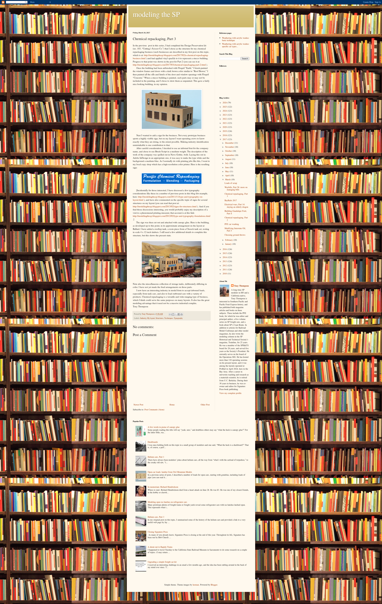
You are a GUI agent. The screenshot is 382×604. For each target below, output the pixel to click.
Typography (178, 318)
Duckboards (153, 441)
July (227, 163)
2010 (225, 273)
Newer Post (138, 404)
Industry (143, 318)
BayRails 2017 (231, 200)
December (229, 142)
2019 (225, 131)
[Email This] (170, 314)
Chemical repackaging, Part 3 (236, 195)
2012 (225, 265)
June (227, 167)
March (228, 179)
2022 (225, 118)
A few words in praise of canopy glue (164, 427)
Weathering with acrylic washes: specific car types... (235, 45)
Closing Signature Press (158, 531)
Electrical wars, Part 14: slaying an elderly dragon (236, 205)
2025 (225, 106)
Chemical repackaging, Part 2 (236, 218)
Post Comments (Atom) (154, 409)
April (227, 175)
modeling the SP (156, 14)
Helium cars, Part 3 (156, 516)
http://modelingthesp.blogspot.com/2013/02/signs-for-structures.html (165, 206)
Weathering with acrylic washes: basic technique (235, 39)
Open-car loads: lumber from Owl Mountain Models (170, 472)
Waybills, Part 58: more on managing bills (236, 188)
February (229, 239)
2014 (225, 257)
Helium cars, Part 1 (156, 456)
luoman (196, 584)
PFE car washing (232, 224)
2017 (225, 139)
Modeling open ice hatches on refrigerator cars (167, 502)
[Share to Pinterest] (181, 314)
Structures (159, 318)
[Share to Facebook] (178, 314)
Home (172, 404)
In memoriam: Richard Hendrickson (163, 486)
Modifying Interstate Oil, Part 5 (235, 229)
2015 (225, 253)
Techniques (168, 318)
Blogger (214, 584)
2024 (225, 110)
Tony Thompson (241, 285)
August (228, 159)
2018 (225, 135)
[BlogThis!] (173, 314)
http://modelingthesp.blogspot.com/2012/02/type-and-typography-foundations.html (171, 215)
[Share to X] (175, 314)
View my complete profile (230, 393)
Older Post (205, 404)
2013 (225, 261)
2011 (225, 269)
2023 (225, 114)
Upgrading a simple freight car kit (162, 561)
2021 (225, 123)
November (230, 146)
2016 (225, 249)
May (227, 171)
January (228, 243)
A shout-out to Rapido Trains (160, 546)
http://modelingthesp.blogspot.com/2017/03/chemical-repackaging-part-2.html (169, 64)
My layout (151, 318)
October (228, 150)
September (230, 155)
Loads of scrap (231, 183)
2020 (225, 127)
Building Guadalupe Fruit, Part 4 (236, 212)
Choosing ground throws (235, 234)
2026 (225, 102)
